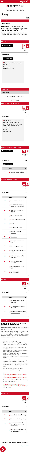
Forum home (16, 100)
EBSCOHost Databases (16, 215)
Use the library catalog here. (17, 200)
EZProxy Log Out (15, 272)
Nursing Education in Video (17, 246)
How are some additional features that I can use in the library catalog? (17, 424)
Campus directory (22, 442)
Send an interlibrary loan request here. (13, 120)
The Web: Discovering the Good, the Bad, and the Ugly (18, 430)
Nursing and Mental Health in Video (17, 241)
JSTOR (12, 223)
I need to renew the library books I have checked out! (18, 312)
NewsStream (14, 237)
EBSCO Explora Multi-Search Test (17, 267)
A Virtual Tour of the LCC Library (18, 414)
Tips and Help (4, 320)
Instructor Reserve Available (17, 172)
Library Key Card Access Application (12, 62)
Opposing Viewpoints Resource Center (18, 251)
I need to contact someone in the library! (18, 306)
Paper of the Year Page (17, 34)
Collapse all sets (25, 49)
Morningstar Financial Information (16, 232)
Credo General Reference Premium (17, 210)
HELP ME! (3, 279)
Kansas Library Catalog (16, 227)
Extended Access (5, 41)
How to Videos (4, 393)
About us (4, 442)
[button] (7, 45)
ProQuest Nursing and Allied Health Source (17, 256)
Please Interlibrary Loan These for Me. (10, 103)
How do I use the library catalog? (18, 418)
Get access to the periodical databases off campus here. (17, 205)
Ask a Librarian (4, 89)
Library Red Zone (20, 10)
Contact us (12, 442)
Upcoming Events (5, 20)
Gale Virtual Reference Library (18, 219)
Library (14, 10)
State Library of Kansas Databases (16, 262)
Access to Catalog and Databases (9, 179)
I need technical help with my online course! (17, 301)
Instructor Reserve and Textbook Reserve (11, 147)
